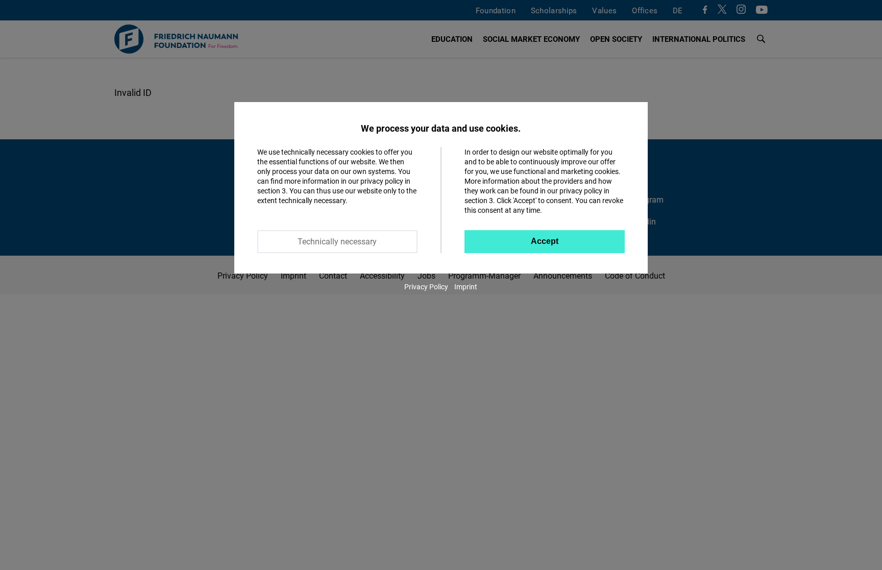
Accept (544, 241)
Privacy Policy (426, 286)
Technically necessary (337, 241)
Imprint (465, 286)
